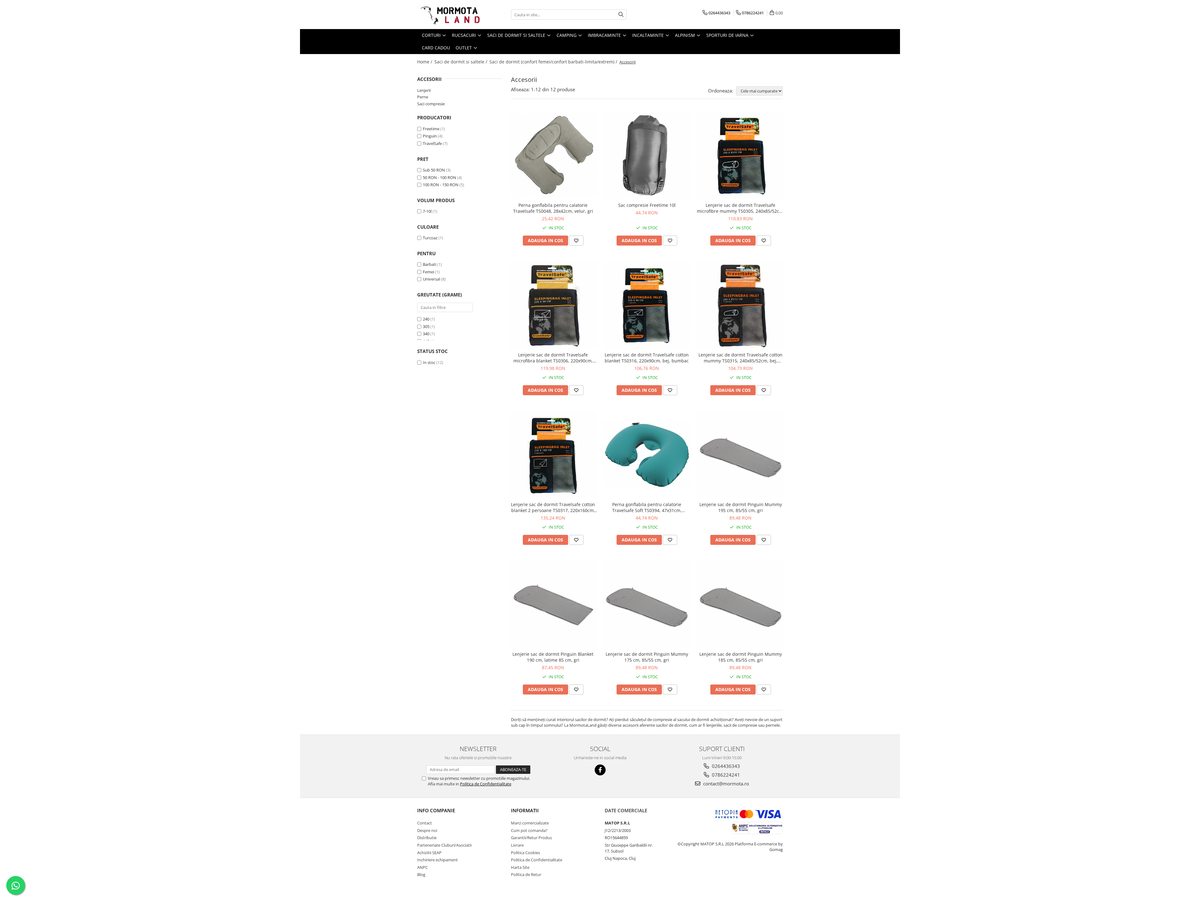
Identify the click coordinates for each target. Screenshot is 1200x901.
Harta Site (520, 867)
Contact (424, 823)
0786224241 (725, 775)
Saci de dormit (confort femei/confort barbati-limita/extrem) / (553, 62)
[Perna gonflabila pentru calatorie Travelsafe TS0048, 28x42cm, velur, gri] (553, 155)
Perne (422, 97)
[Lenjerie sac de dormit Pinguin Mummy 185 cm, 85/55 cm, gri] (740, 604)
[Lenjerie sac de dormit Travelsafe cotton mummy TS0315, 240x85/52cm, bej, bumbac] (740, 305)
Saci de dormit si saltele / (461, 62)
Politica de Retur (526, 874)
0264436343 (725, 766)
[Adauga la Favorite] (576, 241)
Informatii (525, 810)
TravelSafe (432, 143)
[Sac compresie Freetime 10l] (647, 155)
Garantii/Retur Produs (531, 837)
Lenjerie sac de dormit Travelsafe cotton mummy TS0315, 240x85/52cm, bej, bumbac (740, 358)
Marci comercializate (530, 823)
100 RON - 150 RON (440, 184)
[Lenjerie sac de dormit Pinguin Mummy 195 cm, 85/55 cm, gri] (740, 454)
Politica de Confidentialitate (485, 784)
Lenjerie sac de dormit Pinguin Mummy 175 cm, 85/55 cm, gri (647, 657)
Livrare (517, 845)
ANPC (422, 867)
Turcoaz (430, 238)
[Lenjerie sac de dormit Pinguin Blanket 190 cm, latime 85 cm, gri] (553, 604)
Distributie (427, 837)
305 (426, 326)
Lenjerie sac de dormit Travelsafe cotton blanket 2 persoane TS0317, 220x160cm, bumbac (553, 507)
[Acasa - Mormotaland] (448, 14)
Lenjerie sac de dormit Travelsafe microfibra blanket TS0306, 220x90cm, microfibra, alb (553, 358)
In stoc (429, 362)
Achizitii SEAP (429, 852)
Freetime (431, 129)
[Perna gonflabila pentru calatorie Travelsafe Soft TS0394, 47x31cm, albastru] (647, 454)
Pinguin (430, 136)
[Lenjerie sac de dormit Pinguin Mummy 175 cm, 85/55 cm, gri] (647, 604)
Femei (428, 272)
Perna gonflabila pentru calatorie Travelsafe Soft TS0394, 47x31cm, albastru (647, 507)
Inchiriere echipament (437, 860)
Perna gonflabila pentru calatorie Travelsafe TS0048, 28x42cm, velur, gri (553, 208)
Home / (425, 62)
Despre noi (427, 830)
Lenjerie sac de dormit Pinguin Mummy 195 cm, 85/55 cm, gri (740, 507)
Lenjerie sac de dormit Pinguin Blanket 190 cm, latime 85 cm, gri (552, 657)
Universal (431, 279)
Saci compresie (431, 104)
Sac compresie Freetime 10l (647, 205)
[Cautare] (621, 14)
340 (426, 333)
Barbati (429, 264)
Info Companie (436, 810)
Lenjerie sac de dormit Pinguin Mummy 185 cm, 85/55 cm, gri (740, 657)
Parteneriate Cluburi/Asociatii (444, 845)
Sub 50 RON (434, 170)
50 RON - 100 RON (439, 177)
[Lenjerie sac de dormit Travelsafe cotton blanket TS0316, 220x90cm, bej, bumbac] (647, 305)
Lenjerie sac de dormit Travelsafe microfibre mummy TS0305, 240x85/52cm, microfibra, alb (740, 208)
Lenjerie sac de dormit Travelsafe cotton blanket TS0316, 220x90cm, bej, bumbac (647, 358)
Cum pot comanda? (529, 830)
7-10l (427, 211)
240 (426, 319)
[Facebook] (600, 769)
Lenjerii (424, 90)
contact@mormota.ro (725, 783)
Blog (421, 874)
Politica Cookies (525, 852)
